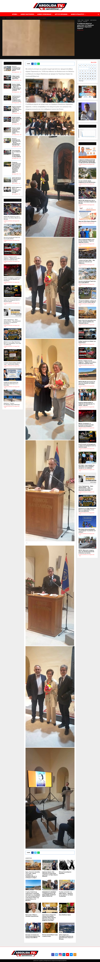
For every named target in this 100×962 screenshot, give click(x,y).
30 (92, 78)
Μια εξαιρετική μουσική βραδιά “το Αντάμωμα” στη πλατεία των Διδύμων (87, 531)
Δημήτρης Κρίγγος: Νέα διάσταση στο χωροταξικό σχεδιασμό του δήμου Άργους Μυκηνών (50, 874)
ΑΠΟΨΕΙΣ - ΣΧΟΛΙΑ (81, 20)
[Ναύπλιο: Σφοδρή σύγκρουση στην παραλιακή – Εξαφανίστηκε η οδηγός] (7, 129)
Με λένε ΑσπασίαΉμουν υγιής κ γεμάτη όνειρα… (50, 935)
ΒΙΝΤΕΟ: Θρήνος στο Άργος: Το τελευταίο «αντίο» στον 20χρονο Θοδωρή (16, 190)
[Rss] (74, 954)
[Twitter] (56, 954)
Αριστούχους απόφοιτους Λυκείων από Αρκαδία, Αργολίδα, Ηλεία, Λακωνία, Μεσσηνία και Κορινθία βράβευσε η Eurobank (49, 917)
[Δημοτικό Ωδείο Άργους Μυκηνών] (87, 214)
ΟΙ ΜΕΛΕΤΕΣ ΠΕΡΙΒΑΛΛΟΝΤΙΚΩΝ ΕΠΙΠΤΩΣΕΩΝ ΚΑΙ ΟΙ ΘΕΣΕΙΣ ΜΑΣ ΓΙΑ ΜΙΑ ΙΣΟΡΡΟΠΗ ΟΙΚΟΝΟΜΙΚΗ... (87, 161)
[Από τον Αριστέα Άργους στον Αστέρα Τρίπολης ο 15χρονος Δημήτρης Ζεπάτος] (87, 232)
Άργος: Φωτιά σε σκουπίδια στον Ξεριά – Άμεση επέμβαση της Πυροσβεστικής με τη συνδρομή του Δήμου (33, 874)
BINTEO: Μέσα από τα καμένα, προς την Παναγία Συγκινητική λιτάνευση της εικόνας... (86, 552)
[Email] (71, 954)
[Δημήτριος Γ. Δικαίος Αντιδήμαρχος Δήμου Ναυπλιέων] (12, 395)
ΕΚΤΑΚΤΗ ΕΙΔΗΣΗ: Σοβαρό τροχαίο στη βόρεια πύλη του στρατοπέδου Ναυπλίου (16, 120)
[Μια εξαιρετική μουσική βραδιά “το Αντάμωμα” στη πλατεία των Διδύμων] (87, 522)
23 (92, 76)
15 (90, 73)
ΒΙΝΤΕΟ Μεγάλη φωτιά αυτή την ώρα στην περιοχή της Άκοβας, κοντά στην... (87, 383)
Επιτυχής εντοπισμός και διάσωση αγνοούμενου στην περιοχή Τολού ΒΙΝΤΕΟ (33, 936)
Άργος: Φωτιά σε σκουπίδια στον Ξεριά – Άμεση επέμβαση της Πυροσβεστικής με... (87, 322)
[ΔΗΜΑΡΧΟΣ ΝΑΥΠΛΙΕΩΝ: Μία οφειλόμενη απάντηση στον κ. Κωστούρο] (12, 375)
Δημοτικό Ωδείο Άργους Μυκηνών (87, 221)
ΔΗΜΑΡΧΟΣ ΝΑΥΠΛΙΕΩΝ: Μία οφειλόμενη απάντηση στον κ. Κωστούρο (11, 384)
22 (90, 76)
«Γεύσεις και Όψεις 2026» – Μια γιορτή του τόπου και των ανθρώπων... (87, 262)
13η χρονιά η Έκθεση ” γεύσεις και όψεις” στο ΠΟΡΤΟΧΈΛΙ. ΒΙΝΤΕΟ (87, 301)
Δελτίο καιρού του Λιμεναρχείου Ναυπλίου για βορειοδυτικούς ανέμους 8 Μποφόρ (66, 937)
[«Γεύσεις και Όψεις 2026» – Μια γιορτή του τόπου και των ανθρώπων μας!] (87, 253)
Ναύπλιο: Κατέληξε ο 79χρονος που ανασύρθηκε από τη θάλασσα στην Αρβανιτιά (16, 109)
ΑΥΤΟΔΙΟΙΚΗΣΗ (86, 20)
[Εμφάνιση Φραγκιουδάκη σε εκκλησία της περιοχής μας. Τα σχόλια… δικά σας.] (87, 395)
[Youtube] (67, 954)
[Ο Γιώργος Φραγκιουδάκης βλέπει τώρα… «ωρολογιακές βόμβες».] (12, 355)
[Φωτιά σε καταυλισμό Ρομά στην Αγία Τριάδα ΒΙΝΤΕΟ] (7, 68)
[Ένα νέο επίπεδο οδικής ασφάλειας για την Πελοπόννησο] (87, 173)
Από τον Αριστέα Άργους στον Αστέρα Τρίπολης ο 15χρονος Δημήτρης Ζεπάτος (86, 241)
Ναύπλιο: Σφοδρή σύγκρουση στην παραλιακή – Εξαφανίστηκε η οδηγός (16, 130)
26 (82, 78)
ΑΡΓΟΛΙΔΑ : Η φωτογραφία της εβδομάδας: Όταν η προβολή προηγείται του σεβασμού (86, 467)
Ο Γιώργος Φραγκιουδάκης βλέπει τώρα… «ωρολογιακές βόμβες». (12, 363)
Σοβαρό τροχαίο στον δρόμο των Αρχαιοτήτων (16, 77)
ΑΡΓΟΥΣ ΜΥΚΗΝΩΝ (75, 1)
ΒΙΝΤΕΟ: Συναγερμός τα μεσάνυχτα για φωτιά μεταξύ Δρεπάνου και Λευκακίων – (12, 279)
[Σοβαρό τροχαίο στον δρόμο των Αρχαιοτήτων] (7, 78)
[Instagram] (60, 954)
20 (85, 76)
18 (80, 76)
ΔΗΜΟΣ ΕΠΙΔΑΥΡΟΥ (83, 1)
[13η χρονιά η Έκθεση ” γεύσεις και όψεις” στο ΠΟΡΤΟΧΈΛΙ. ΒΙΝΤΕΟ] (87, 293)
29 (90, 78)
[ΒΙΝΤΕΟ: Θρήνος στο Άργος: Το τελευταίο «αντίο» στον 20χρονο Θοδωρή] (7, 189)
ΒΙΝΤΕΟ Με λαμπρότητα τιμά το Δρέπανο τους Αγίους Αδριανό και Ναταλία (12, 218)
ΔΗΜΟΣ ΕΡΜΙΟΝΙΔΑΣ (67, 1)
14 (87, 73)
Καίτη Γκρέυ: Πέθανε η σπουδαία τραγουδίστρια (32, 915)
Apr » (82, 80)
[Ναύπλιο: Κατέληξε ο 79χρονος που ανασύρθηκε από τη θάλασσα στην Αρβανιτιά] (7, 108)
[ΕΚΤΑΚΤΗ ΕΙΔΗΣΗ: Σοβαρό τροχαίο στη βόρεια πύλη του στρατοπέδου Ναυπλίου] (7, 119)
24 (95, 76)
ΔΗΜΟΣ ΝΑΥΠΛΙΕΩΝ (57, 1)
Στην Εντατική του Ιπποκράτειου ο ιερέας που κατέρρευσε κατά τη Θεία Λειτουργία (16, 99)
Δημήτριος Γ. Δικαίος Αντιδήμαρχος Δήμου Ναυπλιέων (12, 404)
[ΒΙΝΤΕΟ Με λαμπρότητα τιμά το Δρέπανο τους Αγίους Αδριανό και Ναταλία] (12, 209)
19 (82, 76)
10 (95, 71)
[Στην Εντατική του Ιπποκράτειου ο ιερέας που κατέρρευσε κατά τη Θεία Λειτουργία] (7, 97)
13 (85, 73)
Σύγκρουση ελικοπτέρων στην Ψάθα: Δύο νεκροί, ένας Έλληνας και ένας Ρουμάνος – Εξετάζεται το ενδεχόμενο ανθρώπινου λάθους (16, 167)
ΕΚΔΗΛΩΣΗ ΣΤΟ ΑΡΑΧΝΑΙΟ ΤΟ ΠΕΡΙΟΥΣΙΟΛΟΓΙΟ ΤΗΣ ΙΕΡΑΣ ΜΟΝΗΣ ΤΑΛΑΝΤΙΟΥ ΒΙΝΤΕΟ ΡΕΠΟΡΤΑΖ (49, 894)
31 (95, 78)
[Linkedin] (63, 954)
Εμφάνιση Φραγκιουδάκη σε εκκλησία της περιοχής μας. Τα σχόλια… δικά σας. (86, 404)
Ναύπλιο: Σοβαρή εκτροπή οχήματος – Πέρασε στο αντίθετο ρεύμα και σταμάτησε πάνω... (12, 258)
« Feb (80, 80)
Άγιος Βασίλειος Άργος (65, 914)
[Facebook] (52, 954)
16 (92, 73)
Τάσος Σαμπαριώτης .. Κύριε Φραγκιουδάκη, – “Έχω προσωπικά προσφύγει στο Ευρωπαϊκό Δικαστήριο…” (12, 321)
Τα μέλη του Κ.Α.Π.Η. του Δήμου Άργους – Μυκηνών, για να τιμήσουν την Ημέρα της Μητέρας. (66, 894)
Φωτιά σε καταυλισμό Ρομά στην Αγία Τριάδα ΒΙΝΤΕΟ (12, 238)
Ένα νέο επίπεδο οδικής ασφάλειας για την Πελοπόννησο (87, 181)
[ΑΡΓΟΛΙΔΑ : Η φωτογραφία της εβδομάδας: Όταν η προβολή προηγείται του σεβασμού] (87, 458)
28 (87, 78)
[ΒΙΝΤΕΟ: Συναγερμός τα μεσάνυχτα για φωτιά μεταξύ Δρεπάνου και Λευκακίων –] (12, 270)
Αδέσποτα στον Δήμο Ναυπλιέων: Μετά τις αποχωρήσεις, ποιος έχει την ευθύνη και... (12, 343)
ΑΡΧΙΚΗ (51, 1)
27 (85, 78)
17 (95, 73)
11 (80, 73)
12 (82, 73)
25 (80, 78)
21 (87, 76)
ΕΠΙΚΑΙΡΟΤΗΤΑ (80, 21)
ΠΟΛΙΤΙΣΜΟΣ (85, 21)
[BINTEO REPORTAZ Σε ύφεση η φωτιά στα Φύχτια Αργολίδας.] (7, 179)
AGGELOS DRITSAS (8, 220)
